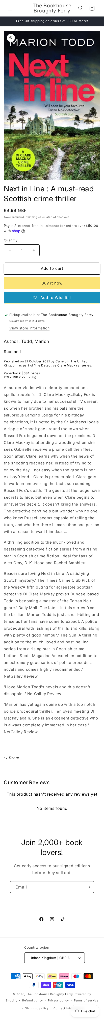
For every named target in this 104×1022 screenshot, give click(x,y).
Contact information (69, 1008)
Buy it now (52, 283)
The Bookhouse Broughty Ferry (49, 994)
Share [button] (14, 758)
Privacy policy (58, 1000)
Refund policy (32, 1000)
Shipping (31, 217)
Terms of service (86, 1000)
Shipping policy (37, 1008)
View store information (29, 328)
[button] (10, 8)
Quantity (10, 240)
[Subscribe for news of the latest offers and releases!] (88, 887)
